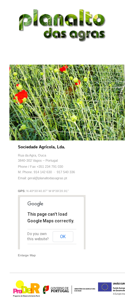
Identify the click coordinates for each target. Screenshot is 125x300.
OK (63, 236)
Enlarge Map (27, 255)
